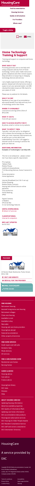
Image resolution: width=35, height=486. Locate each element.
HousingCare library (8, 385)
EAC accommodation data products (13, 415)
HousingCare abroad (8, 330)
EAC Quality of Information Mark (12, 409)
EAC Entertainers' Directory (11, 429)
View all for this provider (15, 280)
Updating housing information (11, 403)
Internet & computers (9, 218)
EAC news (4, 388)
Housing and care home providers (13, 327)
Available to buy (7, 321)
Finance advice (6, 380)
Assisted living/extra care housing (13, 309)
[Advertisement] (18, 247)
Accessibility (21, 479)
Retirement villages (8, 312)
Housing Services (17, 12)
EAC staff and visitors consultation (13, 427)
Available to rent (7, 318)
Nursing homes (6, 365)
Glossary (4, 391)
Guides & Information (17, 16)
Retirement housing (8, 306)
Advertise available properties (12, 406)
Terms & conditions (6, 479)
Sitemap (20, 483)
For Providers (17, 19)
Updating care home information (12, 412)
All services (5, 354)
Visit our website (11, 277)
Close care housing (8, 315)
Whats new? (17, 23)
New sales (4, 324)
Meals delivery (6, 351)
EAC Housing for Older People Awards (14, 421)
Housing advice (6, 374)
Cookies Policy (5, 483)
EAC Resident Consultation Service (13, 424)
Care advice (5, 377)
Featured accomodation (9, 333)
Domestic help (6, 348)
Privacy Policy (5, 481)
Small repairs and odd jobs (10, 345)
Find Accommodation (17, 8)
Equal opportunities (23, 481)
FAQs (3, 394)
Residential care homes (9, 362)
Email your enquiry (11, 285)
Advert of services (10, 211)
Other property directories (10, 336)
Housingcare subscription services (13, 418)
